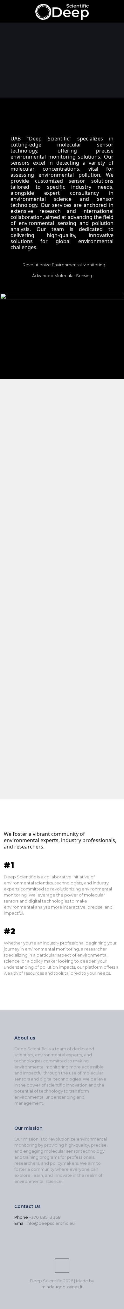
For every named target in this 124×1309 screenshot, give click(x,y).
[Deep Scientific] (62, 11)
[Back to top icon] (62, 1265)
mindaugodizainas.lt (62, 1286)
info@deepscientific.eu (50, 1223)
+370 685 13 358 (45, 1217)
